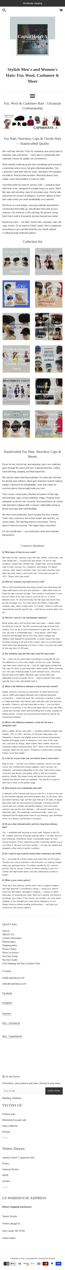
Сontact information (11, 938)
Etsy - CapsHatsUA (12, 1036)
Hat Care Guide (10, 956)
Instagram (7, 1002)
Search (5, 931)
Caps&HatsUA (31, 1258)
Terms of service (10, 952)
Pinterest (6, 1013)
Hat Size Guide (9, 960)
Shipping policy (9, 945)
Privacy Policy (9, 949)
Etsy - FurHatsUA (11, 1023)
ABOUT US (8, 934)
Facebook (7, 993)
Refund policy (9, 941)
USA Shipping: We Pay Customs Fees (21, 963)
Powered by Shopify (46, 1258)
